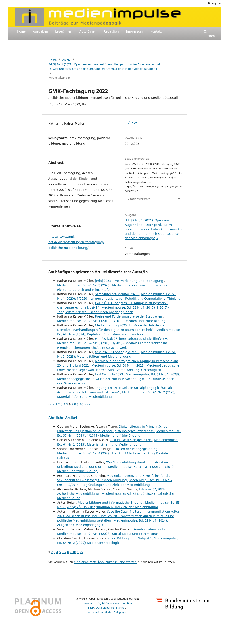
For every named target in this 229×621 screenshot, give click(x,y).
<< (50, 404)
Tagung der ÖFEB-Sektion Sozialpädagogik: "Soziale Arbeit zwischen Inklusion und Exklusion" (115, 390)
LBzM (91, 607)
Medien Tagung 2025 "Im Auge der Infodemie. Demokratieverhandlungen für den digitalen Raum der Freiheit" (111, 327)
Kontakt (156, 31)
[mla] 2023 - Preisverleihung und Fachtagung (129, 281)
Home (21, 31)
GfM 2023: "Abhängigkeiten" (117, 352)
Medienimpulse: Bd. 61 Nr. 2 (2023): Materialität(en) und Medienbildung (116, 354)
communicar (89, 603)
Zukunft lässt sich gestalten (131, 440)
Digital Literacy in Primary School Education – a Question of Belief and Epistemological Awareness (112, 428)
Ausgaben (40, 31)
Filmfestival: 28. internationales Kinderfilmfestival (132, 338)
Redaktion (111, 31)
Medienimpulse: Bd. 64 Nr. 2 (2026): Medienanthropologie (117, 540)
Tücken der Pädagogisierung (136, 449)
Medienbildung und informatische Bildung (110, 502)
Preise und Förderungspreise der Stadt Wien (129, 316)
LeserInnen (63, 31)
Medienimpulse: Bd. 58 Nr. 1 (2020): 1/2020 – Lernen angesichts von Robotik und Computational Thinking (118, 296)
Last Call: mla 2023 (109, 374)
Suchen (209, 36)
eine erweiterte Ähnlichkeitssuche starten (105, 562)
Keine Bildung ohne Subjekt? (130, 538)
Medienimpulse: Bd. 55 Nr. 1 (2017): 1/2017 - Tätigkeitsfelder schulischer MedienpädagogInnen (113, 309)
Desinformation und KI (150, 529)
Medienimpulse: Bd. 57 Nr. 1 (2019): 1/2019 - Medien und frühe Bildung (111, 321)
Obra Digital (103, 607)
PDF (134, 122)
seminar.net (118, 607)
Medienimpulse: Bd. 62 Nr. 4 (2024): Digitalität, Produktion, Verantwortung (119, 332)
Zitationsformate (139, 199)
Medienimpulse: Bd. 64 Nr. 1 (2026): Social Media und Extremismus (108, 534)
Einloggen (214, 3)
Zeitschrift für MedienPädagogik (107, 612)
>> (88, 404)
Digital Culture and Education (115, 603)
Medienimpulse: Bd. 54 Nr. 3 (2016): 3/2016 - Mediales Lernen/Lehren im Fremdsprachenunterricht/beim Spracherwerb (112, 345)
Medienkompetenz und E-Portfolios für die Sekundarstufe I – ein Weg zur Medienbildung (113, 477)
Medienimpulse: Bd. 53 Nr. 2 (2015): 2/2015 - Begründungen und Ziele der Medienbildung (114, 482)
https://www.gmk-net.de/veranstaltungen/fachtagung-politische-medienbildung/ (76, 242)
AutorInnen (88, 31)
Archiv (66, 60)
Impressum (134, 31)
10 (81, 404)
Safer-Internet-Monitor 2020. (117, 294)
